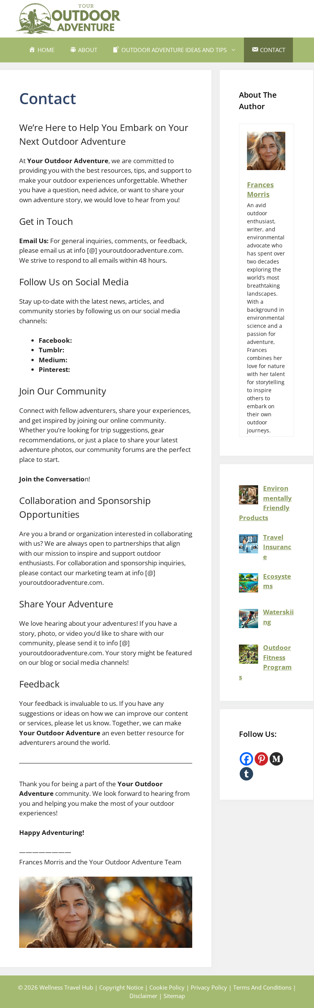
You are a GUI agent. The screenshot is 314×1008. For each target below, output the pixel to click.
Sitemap (174, 996)
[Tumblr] (246, 774)
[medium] (276, 759)
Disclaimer (143, 996)
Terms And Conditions (262, 987)
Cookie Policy (167, 987)
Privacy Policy (209, 987)
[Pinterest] (261, 759)
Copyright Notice (121, 987)
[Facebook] (246, 759)
